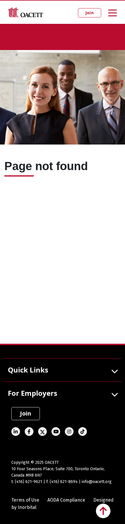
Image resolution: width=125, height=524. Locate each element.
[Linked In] (15, 431)
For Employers (32, 393)
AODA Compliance (66, 500)
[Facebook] (29, 431)
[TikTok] (82, 431)
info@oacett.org (97, 481)
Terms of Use (25, 500)
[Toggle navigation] (112, 12)
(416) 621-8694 (64, 481)
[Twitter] (42, 431)
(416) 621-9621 (28, 481)
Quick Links (28, 370)
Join (89, 12)
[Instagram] (69, 431)
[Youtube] (55, 431)
